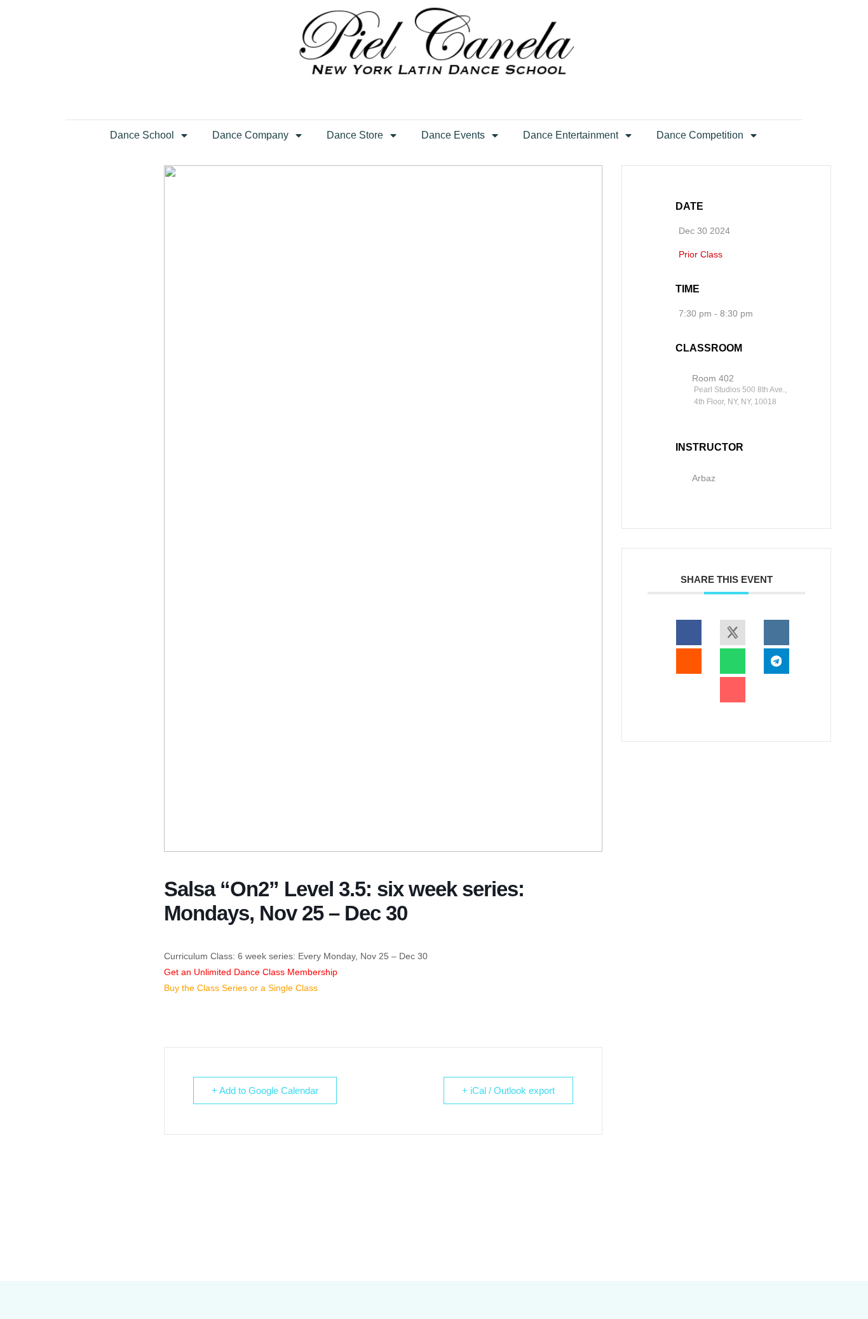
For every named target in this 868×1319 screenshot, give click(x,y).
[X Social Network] (732, 632)
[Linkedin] (776, 632)
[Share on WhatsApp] (732, 661)
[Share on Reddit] (689, 661)
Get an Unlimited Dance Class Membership (250, 972)
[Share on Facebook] (689, 632)
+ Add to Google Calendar (265, 1090)
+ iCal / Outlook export (508, 1090)
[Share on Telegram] (776, 661)
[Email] (732, 689)
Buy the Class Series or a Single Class (241, 988)
